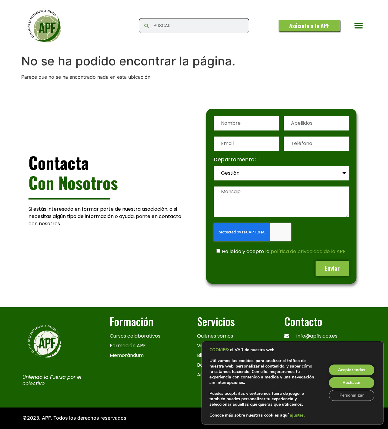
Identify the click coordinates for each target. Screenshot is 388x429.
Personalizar (352, 395)
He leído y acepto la (284, 251)
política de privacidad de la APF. (308, 251)
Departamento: (235, 160)
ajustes (297, 415)
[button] (359, 26)
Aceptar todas (351, 370)
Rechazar (352, 382)
